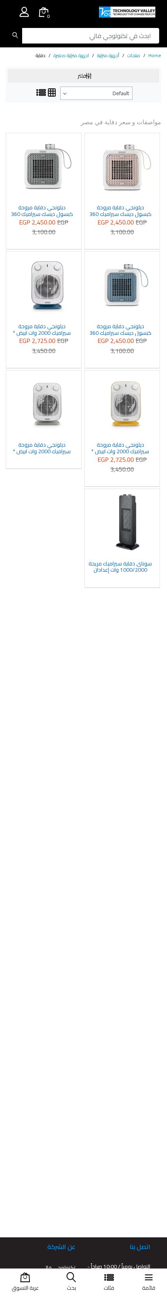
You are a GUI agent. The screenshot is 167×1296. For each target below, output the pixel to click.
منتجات (133, 55)
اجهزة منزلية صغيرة (71, 55)
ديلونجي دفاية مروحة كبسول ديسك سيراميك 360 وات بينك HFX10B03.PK (120, 210)
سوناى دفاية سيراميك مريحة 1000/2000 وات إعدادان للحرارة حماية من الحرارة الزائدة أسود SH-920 (120, 567)
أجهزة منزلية (108, 55)
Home (154, 55)
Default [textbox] (121, 93)
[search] (15, 35)
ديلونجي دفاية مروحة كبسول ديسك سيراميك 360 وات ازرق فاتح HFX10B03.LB (120, 329)
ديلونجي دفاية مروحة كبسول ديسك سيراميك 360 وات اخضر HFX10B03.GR (42, 210)
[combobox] (96, 93)
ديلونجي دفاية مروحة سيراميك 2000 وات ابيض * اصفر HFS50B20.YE (120, 448)
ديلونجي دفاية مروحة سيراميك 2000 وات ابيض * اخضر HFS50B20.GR (42, 448)
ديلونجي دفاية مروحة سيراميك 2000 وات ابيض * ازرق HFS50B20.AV (42, 329)
